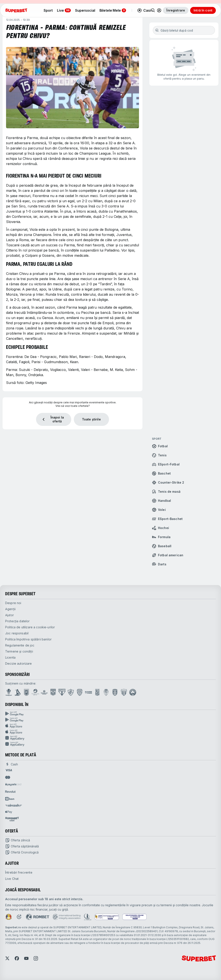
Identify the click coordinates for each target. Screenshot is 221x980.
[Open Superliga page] (9, 692)
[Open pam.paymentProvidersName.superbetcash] (12, 819)
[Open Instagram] (36, 958)
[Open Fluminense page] (71, 692)
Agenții (10, 609)
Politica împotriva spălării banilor (28, 639)
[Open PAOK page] (114, 692)
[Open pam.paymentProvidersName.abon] (10, 799)
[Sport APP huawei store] (110, 738)
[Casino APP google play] (110, 720)
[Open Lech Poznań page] (97, 692)
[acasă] (16, 10)
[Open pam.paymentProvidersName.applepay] (8, 811)
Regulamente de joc (20, 645)
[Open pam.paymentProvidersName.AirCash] (13, 805)
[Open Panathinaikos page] (132, 692)
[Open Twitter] (7, 958)
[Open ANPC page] (107, 916)
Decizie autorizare (18, 663)
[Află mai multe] (159, 10)
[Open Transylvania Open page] (35, 692)
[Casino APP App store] (110, 732)
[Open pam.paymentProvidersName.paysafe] (13, 784)
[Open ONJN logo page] (8, 916)
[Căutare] (153, 10)
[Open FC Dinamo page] (18, 692)
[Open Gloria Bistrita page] (79, 692)
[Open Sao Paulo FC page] (61, 692)
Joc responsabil (16, 633)
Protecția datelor (17, 621)
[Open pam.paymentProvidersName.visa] (8, 770)
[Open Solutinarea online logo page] (134, 916)
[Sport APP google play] (110, 714)
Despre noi (13, 603)
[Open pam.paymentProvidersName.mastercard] (7, 777)
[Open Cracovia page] (26, 692)
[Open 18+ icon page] (19, 916)
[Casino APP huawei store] (110, 744)
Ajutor (9, 615)
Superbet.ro (13, 927)
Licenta (10, 657)
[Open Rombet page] (37, 916)
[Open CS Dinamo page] (53, 692)
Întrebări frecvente (18, 872)
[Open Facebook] (17, 958)
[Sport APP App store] (110, 726)
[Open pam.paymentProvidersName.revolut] (10, 791)
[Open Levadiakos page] (124, 692)
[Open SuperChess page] (88, 692)
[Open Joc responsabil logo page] (87, 916)
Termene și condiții (19, 651)
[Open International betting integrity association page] (67, 916)
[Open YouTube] (26, 958)
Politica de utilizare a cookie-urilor (30, 627)
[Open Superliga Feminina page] (44, 692)
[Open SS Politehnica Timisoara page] (106, 692)
